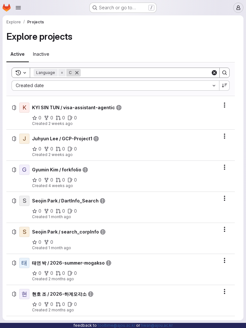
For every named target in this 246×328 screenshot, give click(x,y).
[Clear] (214, 73)
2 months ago (61, 278)
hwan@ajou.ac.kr (157, 325)
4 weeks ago (60, 185)
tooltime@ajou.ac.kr (116, 325)
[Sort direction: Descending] (224, 85)
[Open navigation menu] (18, 8)
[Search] (224, 73)
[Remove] (77, 73)
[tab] (17, 54)
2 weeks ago (60, 123)
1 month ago (59, 216)
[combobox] (115, 85)
